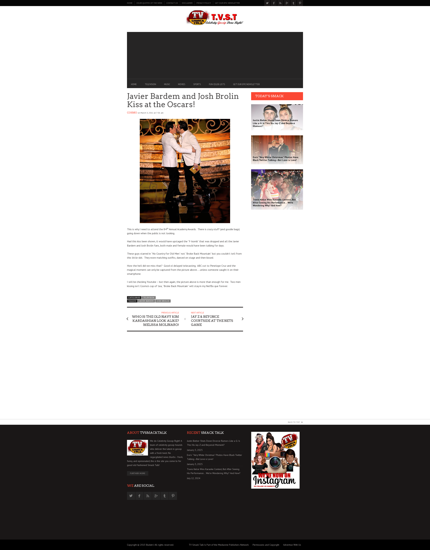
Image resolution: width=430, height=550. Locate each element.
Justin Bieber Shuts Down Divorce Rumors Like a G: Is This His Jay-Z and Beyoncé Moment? (213, 442)
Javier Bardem (146, 301)
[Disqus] (185, 377)
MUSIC (167, 84)
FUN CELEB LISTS (217, 84)
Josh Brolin (163, 301)
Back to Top (294, 422)
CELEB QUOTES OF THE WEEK (149, 3)
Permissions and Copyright (266, 544)
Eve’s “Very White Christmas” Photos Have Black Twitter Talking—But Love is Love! (214, 457)
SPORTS (197, 84)
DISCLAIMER (187, 3)
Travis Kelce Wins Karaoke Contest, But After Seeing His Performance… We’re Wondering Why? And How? (213, 471)
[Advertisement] (215, 55)
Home (129, 3)
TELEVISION (150, 84)
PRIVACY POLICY (204, 3)
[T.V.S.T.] (215, 18)
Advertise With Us (292, 544)
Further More (137, 473)
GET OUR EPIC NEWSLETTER (227, 3)
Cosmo (132, 112)
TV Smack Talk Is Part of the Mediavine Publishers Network (219, 544)
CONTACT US (172, 3)
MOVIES (181, 84)
